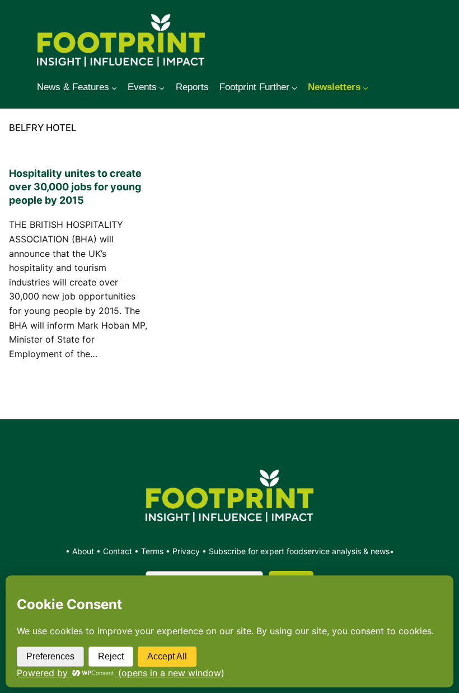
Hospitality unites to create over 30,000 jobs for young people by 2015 (75, 186)
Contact (118, 551)
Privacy (186, 551)
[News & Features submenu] (114, 87)
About (84, 551)
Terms (152, 551)
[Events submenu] (162, 87)
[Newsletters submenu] (365, 87)
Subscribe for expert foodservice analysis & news (299, 551)
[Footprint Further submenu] (294, 87)
